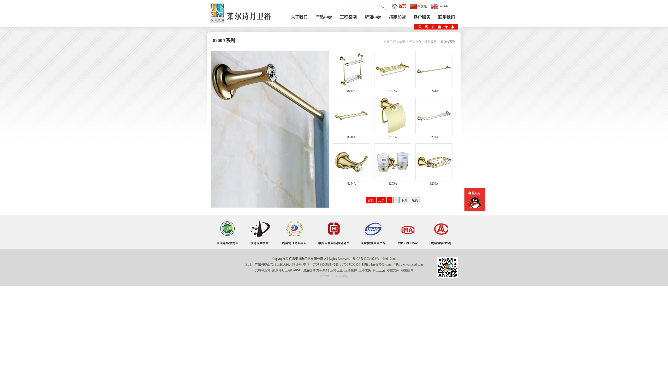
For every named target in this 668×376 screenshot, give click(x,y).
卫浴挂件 (309, 270)
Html (384, 259)
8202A (351, 91)
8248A (351, 137)
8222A (393, 91)
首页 (402, 6)
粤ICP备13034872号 (365, 259)
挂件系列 (431, 42)
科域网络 (342, 276)
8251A (393, 137)
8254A (351, 183)
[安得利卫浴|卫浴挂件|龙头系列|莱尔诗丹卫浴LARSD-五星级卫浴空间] (242, 25)
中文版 (422, 6)
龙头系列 (322, 270)
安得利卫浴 (263, 270)
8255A (393, 183)
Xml (393, 259)
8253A (434, 137)
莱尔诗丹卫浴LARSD (286, 270)
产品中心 (415, 42)
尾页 (415, 200)
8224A (434, 91)
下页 (404, 200)
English (443, 6)
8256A (434, 183)
